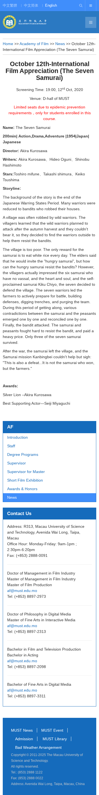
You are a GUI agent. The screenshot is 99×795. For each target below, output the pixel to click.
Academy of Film (34, 43)
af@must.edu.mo (22, 590)
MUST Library (55, 739)
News (60, 43)
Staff (11, 446)
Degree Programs (22, 454)
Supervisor (16, 463)
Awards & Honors (22, 489)
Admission (24, 739)
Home (8, 43)
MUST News (22, 730)
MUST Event (52, 730)
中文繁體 (10, 5)
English (51, 5)
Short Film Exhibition (25, 480)
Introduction (17, 437)
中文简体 (31, 5)
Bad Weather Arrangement (38, 747)
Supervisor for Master (26, 471)
